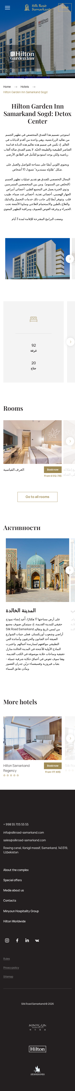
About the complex (16, 870)
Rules (6, 959)
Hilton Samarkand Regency (16, 768)
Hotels (25, 87)
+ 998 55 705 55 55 (16, 824)
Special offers (12, 880)
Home (7, 87)
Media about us (13, 890)
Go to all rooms (37, 496)
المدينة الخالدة (21, 610)
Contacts (9, 900)
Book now (53, 469)
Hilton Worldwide (14, 921)
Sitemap (8, 976)
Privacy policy (11, 967)
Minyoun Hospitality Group (21, 911)
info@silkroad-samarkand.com (23, 832)
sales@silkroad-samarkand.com (24, 840)
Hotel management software (28, 76)
